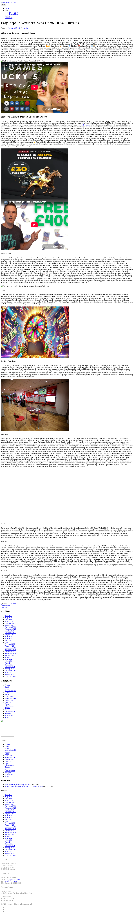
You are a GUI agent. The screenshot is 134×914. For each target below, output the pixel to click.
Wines (7, 717)
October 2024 (9, 652)
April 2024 (8, 663)
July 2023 (8, 672)
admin (26, 28)
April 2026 (8, 619)
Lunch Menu (13, 12)
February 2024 (10, 667)
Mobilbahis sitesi (10, 698)
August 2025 (9, 635)
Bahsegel (8, 685)
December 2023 (10, 670)
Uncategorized (12, 603)
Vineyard (8, 713)
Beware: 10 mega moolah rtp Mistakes (17, 784)
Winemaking (9, 715)
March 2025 (9, 642)
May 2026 (8, 618)
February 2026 (10, 623)
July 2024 (8, 657)
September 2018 (10, 676)
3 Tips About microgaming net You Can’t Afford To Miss (24, 786)
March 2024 (9, 665)
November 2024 (10, 650)
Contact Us (8, 18)
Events (7, 693)
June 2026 (8, 616)
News (7, 704)
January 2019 (9, 674)
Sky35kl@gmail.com (13, 879)
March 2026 (9, 621)
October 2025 (9, 631)
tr (5, 710)
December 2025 (10, 627)
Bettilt (7, 687)
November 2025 (10, 629)
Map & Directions (11, 881)
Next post (4, 607)
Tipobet (7, 708)
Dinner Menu (13, 14)
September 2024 (10, 653)
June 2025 (8, 636)
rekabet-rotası (9, 706)
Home (7, 8)
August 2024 (9, 655)
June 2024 (8, 659)
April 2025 (8, 640)
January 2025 (9, 646)
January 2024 (9, 669)
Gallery (7, 16)
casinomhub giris (10, 691)
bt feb (7, 689)
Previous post (5, 605)
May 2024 (8, 661)
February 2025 (10, 644)
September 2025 (10, 633)
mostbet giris (9, 700)
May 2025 (8, 638)
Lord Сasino (9, 696)
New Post (8, 702)
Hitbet (7, 694)
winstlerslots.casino (83, 125)
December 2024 (10, 648)
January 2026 (9, 625)
